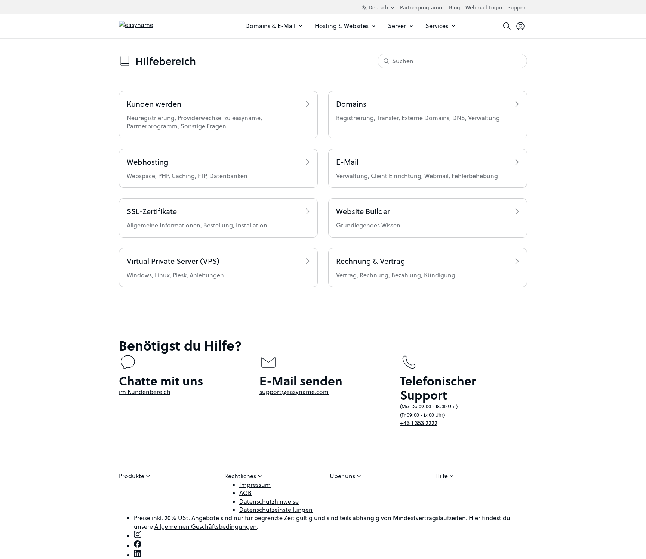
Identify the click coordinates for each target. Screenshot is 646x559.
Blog (454, 7)
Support (517, 7)
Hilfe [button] (442, 476)
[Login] (520, 26)
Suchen (402, 61)
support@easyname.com (294, 392)
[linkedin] (137, 555)
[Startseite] (152, 26)
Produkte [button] (132, 476)
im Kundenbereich (144, 392)
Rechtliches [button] (241, 476)
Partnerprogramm (422, 7)
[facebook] (137, 545)
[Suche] (507, 26)
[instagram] (137, 536)
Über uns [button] (343, 476)
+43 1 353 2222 (418, 423)
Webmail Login (483, 7)
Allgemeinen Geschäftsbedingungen (205, 526)
